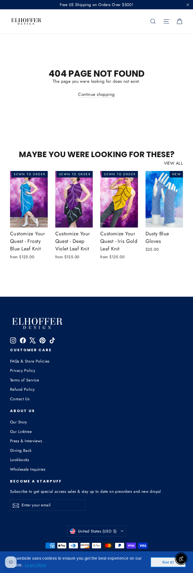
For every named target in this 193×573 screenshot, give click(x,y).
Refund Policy (22, 389)
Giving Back (21, 450)
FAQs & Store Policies (30, 361)
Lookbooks (19, 460)
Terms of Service (24, 380)
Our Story (18, 422)
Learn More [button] (35, 565)
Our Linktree (21, 431)
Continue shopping (96, 94)
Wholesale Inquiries (27, 469)
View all (173, 163)
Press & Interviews (26, 441)
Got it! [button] (168, 562)
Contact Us (19, 399)
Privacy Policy (22, 370)
